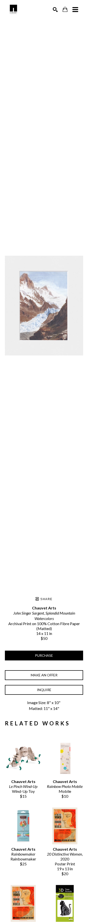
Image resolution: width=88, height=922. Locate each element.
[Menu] (75, 9)
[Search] (55, 9)
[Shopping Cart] (65, 9)
